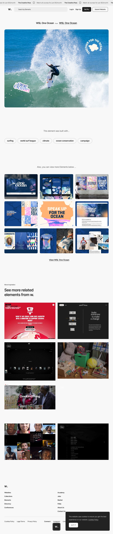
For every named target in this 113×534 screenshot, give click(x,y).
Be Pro (86, 9)
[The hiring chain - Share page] (83, 321)
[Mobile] (56, 186)
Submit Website (100, 9)
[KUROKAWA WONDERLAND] (83, 402)
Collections (8, 496)
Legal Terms (21, 521)
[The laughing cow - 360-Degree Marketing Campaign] (29, 321)
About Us (61, 507)
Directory (7, 504)
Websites (7, 492)
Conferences (9, 507)
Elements (7, 500)
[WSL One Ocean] (92, 186)
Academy (61, 492)
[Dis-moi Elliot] (83, 360)
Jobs (59, 496)
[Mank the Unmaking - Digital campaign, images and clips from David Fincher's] (83, 441)
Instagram (56, 521)
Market (60, 500)
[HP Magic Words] (29, 441)
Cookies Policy (9, 521)
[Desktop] (21, 186)
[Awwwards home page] (56, 526)
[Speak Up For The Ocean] (56, 213)
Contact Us (62, 511)
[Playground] (29, 361)
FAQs (59, 504)
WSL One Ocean (68, 23)
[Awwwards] (9, 9)
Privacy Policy (32, 521)
